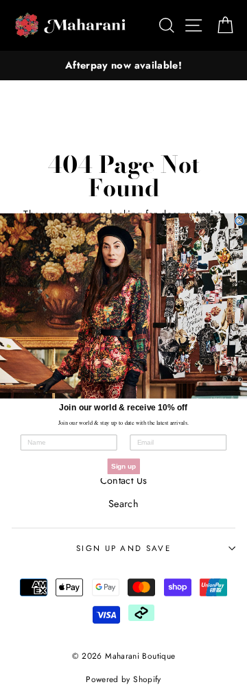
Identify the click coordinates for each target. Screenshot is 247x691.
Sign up (123, 465)
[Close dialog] (239, 220)
